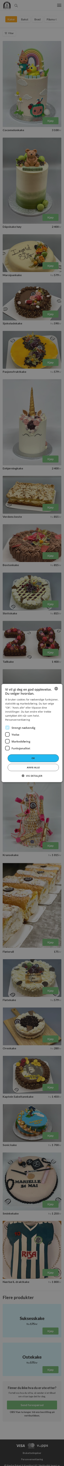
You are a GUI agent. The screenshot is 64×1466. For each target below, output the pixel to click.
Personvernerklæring (17, 719)
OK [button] (33, 758)
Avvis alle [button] (33, 767)
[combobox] (56, 688)
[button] (32, 776)
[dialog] (32, 733)
